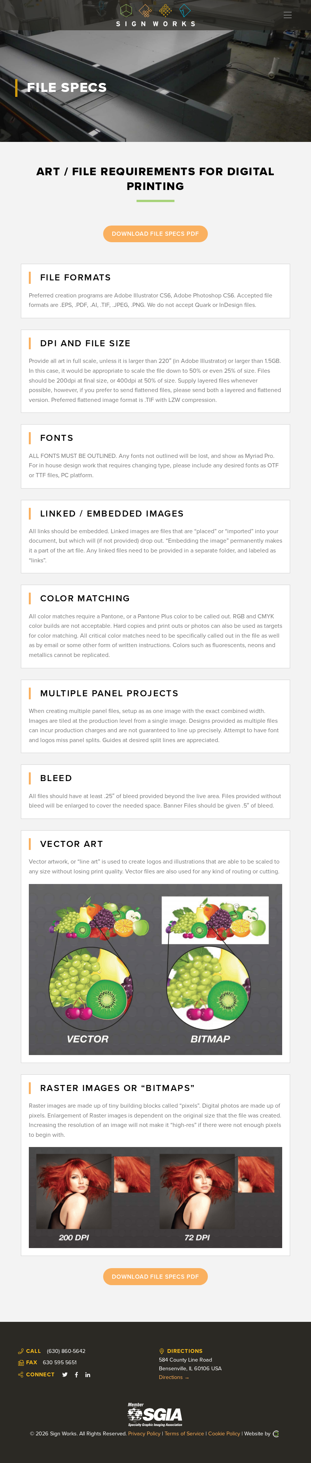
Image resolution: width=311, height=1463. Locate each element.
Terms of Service (184, 1433)
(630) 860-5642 (66, 1351)
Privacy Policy (144, 1433)
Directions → (174, 1377)
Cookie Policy (224, 1433)
